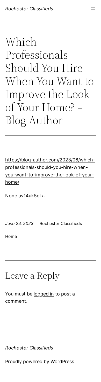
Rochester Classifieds (29, 8)
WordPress (62, 361)
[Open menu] (93, 9)
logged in (44, 294)
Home (11, 236)
